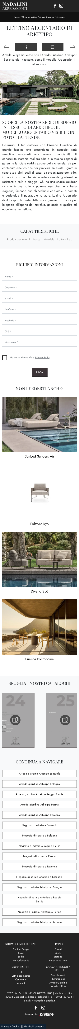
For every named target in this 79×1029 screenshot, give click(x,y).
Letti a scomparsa (21, 976)
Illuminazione (58, 979)
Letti (21, 972)
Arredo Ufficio (58, 986)
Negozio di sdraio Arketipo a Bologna (39, 887)
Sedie (21, 956)
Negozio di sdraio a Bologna (39, 835)
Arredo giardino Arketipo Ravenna (39, 815)
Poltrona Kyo (39, 524)
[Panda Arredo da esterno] (72, 47)
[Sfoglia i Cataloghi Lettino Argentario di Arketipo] (52, 47)
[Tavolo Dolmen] (6, 47)
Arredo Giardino (47, 16)
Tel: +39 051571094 (61, 997)
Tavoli (21, 953)
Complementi (58, 975)
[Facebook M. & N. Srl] (54, 6)
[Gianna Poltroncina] (39, 627)
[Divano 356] (39, 559)
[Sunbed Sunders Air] (39, 424)
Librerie (58, 956)
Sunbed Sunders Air (39, 456)
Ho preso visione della (30, 357)
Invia (39, 372)
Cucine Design (21, 949)
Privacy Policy (42, 357)
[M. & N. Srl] (14, 6)
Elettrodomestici (21, 960)
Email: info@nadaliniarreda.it (39, 1000)
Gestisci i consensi (34, 1026)
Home (16, 16)
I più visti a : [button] (64, 239)
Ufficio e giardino (29, 16)
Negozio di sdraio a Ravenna (39, 866)
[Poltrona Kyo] (39, 492)
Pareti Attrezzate (58, 960)
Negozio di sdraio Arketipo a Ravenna (39, 922)
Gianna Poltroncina (39, 659)
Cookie (16, 1026)
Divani (58, 949)
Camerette (20, 979)
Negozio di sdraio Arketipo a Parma (39, 912)
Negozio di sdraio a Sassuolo (39, 825)
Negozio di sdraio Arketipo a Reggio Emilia (39, 899)
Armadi (21, 983)
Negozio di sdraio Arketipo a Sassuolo (39, 877)
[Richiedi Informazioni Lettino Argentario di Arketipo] (26, 47)
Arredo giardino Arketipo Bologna (39, 784)
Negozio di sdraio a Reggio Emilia (39, 846)
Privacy (5, 1026)
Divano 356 (39, 591)
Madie (58, 953)
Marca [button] (36, 239)
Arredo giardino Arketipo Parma (39, 804)
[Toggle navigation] (71, 6)
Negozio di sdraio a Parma (39, 856)
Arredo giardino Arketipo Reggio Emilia (39, 794)
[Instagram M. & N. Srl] (60, 6)
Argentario (61, 16)
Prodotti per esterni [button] (18, 239)
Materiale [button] (49, 239)
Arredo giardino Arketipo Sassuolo (39, 773)
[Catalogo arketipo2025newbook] (52, 720)
